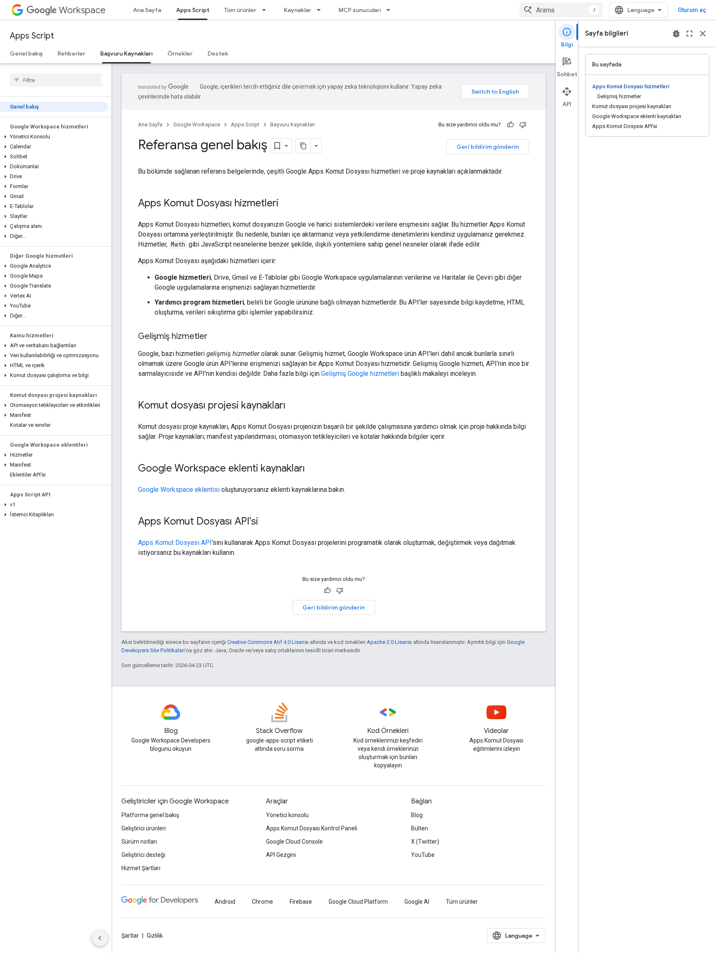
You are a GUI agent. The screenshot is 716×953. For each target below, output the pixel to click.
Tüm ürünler (240, 10)
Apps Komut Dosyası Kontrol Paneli (311, 828)
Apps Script (192, 10)
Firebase (301, 901)
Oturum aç (692, 10)
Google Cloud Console (294, 841)
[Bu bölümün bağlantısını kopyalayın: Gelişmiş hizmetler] (216, 337)
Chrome (262, 901)
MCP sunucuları (360, 10)
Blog (417, 815)
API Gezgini (281, 854)
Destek (218, 53)
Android (225, 901)
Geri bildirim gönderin (488, 146)
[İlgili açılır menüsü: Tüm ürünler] (266, 10)
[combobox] (561, 9)
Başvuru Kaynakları (126, 53)
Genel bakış (26, 53)
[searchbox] (56, 80)
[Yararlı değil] (523, 125)
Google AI (416, 901)
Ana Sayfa (147, 10)
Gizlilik (155, 935)
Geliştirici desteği (143, 854)
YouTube (423, 854)
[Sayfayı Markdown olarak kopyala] (303, 146)
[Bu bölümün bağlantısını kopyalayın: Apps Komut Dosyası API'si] (266, 522)
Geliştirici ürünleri (143, 828)
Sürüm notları (139, 841)
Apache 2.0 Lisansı (389, 642)
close (703, 34)
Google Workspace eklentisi (179, 489)
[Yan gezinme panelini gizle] (100, 938)
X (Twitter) (425, 841)
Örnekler (180, 53)
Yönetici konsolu (287, 815)
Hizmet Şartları (140, 868)
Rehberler (71, 53)
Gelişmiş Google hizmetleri (360, 373)
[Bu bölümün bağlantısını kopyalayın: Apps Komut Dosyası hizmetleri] (286, 204)
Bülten (419, 828)
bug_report (676, 34)
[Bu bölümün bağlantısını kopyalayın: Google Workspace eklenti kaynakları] (313, 469)
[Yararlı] (510, 125)
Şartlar (130, 935)
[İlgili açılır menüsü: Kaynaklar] (321, 10)
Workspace (82, 10)
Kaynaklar (297, 10)
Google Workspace (196, 124)
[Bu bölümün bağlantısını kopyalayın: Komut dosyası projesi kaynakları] (293, 406)
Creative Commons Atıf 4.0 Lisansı (268, 642)
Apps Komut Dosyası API (175, 543)
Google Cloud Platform (358, 901)
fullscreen (689, 34)
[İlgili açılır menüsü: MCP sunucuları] (391, 10)
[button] (54, 137)
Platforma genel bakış (150, 815)
